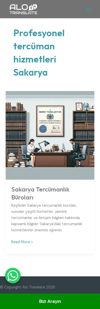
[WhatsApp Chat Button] (13, 275)
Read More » (22, 241)
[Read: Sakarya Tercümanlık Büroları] (50, 135)
